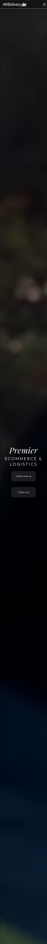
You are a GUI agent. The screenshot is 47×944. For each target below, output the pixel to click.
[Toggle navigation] (44, 4)
